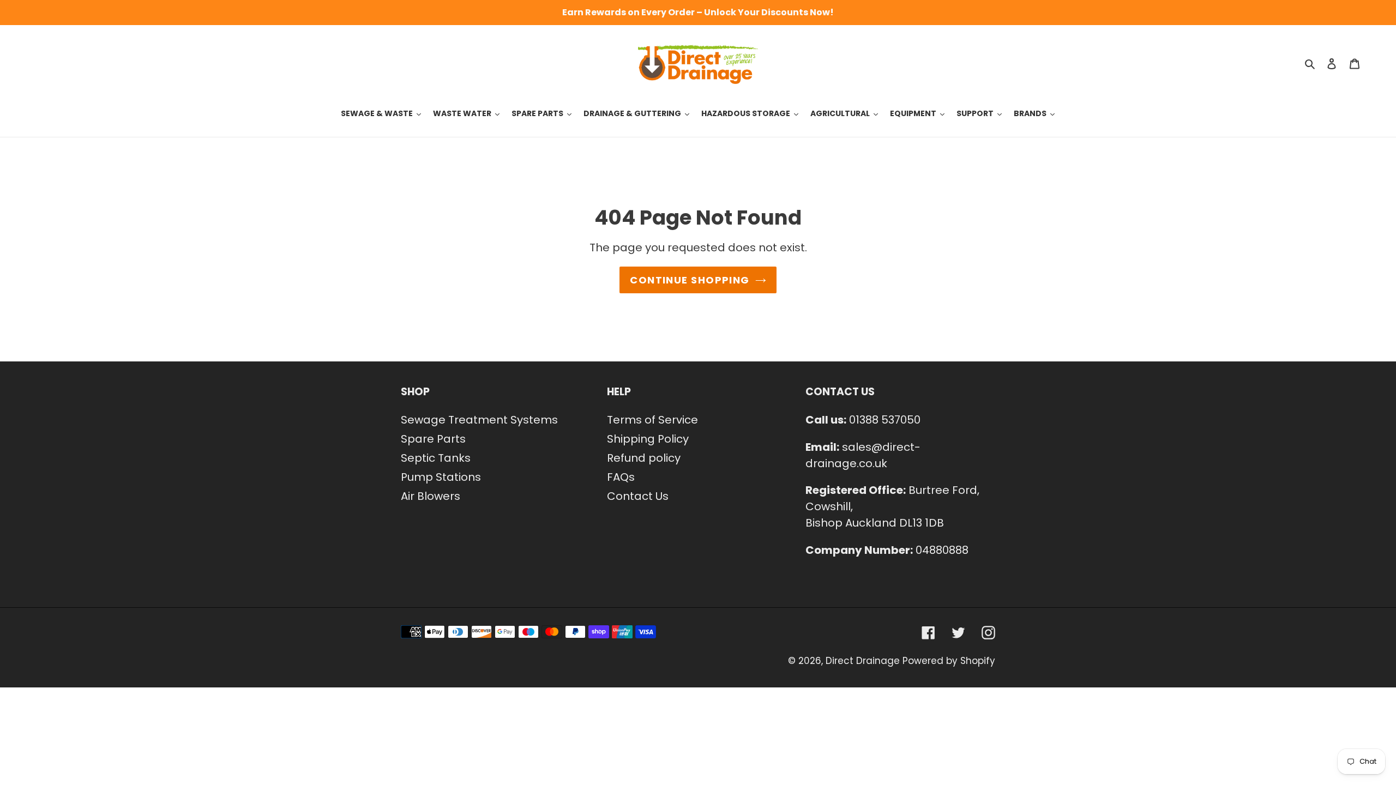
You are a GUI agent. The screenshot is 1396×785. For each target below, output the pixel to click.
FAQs (621, 477)
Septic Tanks (436, 458)
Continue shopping (689, 280)
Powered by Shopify (948, 660)
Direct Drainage (863, 660)
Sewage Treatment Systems (479, 419)
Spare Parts (433, 438)
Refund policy (644, 458)
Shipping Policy (648, 438)
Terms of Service (652, 419)
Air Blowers (430, 496)
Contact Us (638, 496)
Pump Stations (441, 477)
